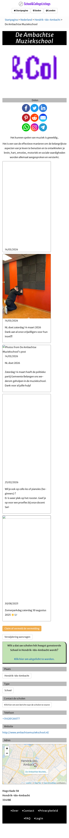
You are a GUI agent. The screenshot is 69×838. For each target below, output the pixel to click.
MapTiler (37, 782)
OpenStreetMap (49, 782)
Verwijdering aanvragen (17, 636)
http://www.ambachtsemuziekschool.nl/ (25, 732)
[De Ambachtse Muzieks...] (35, 765)
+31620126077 (11, 718)
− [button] (7, 753)
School (8, 690)
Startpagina (22, 10)
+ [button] (7, 748)
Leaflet (28, 782)
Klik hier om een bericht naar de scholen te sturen (27, 705)
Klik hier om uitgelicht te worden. (34, 659)
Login (39, 818)
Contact (28, 810)
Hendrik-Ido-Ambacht (47, 19)
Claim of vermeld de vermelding (21, 628)
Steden (37, 10)
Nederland (26, 19)
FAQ (27, 818)
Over (15, 810)
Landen (51, 10)
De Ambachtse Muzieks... (36, 771)
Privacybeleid (48, 810)
